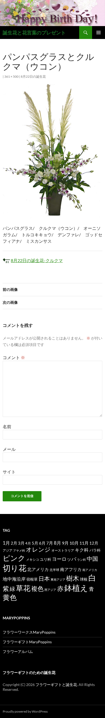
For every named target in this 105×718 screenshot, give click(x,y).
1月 (6, 543)
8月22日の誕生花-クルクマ (37, 260)
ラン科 (81, 559)
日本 (44, 578)
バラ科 (95, 550)
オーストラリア (62, 550)
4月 (28, 543)
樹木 (72, 578)
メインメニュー (98, 32)
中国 (92, 558)
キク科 (82, 550)
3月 (21, 543)
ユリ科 (45, 559)
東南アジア (58, 579)
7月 (49, 542)
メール (9, 449)
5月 (35, 543)
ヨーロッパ (64, 559)
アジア (7, 550)
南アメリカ (89, 569)
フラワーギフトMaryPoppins (27, 642)
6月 (42, 543)
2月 (14, 543)
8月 (57, 543)
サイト (9, 471)
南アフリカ (71, 569)
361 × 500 (11, 76)
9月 (65, 542)
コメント (14, 357)
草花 (23, 588)
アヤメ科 (19, 550)
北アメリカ (38, 569)
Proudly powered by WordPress (25, 711)
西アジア (50, 589)
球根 (84, 579)
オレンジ (38, 549)
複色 (37, 588)
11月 (84, 542)
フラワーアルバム (18, 651)
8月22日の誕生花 (33, 76)
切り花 (14, 568)
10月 (74, 542)
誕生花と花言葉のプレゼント (34, 32)
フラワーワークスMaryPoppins (29, 632)
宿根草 (32, 579)
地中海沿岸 (14, 579)
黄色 (10, 597)
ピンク (14, 557)
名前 (7, 426)
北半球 (54, 569)
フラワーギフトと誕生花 (56, 684)
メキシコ (32, 559)
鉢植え (76, 587)
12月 (93, 543)
